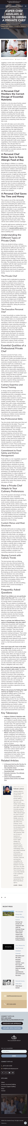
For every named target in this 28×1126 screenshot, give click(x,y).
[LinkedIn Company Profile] (12, 1072)
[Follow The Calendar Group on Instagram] (9, 1072)
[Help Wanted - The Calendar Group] (8, 926)
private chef (22, 297)
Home (3, 24)
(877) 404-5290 (6, 1018)
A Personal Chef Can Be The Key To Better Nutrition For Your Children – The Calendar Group (15, 766)
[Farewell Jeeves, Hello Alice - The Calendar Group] (8, 984)
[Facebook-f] (2, 1072)
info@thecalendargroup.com (12, 1020)
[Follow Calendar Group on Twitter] (6, 1072)
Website (20, 885)
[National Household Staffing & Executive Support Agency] (14, 6)
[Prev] (2, 897)
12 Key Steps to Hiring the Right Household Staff (14, 770)
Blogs (8, 24)
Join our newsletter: (7, 1048)
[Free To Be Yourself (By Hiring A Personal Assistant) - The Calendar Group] (8, 960)
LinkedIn (15, 885)
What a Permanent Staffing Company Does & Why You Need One (14, 778)
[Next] (4, 897)
